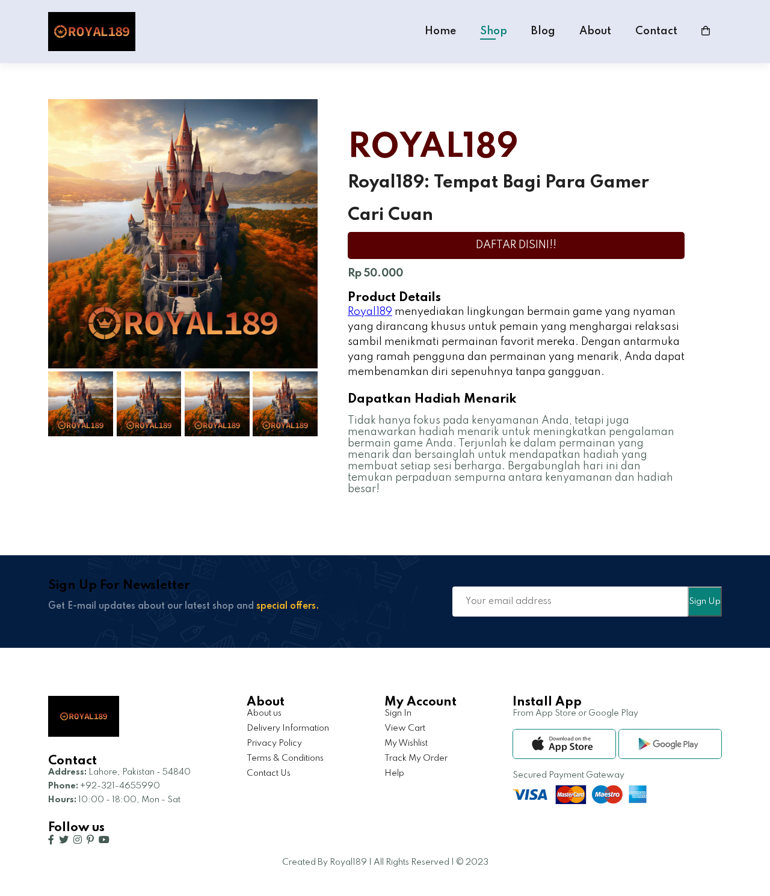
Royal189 (370, 311)
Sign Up (705, 601)
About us (264, 713)
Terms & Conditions (285, 758)
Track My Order (416, 758)
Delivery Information (288, 728)
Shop (493, 31)
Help (394, 773)
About (595, 31)
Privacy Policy (274, 743)
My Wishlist (406, 743)
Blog (543, 31)
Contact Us (269, 773)
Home (440, 31)
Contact (656, 31)
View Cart (404, 728)
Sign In (397, 713)
